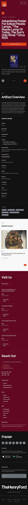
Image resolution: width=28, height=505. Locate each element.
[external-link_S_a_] (14, 365)
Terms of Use (17, 501)
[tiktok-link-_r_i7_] (20, 442)
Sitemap (10, 501)
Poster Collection (6, 156)
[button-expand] (24, 232)
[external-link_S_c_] (14, 368)
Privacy (24, 499)
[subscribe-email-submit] (24, 476)
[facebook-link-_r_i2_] (3, 442)
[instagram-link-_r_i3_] (6, 442)
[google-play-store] (18, 456)
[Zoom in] (15, 66)
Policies (9, 499)
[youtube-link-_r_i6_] (17, 442)
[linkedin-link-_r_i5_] (13, 442)
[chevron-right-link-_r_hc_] (25, 265)
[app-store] (7, 456)
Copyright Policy (17, 499)
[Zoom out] (18, 66)
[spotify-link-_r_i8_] (24, 442)
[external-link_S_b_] (14, 366)
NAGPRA (3, 499)
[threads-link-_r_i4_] (10, 442)
